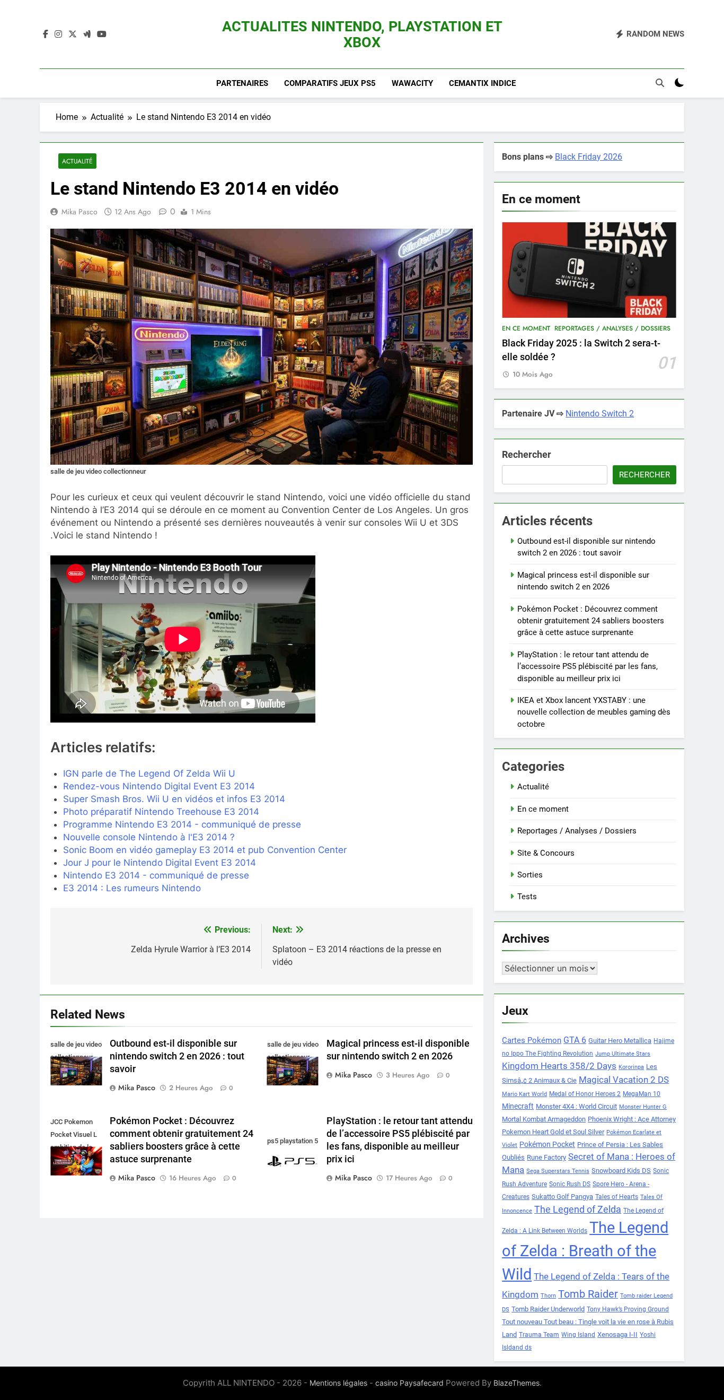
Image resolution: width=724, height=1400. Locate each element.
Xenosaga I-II (617, 1334)
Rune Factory (546, 1157)
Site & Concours (546, 853)
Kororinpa (631, 1067)
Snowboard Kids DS (621, 1171)
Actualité (77, 161)
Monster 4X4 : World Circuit (576, 1106)
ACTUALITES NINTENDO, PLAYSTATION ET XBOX (362, 34)
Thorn (548, 1295)
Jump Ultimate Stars (622, 1053)
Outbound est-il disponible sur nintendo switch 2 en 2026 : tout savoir (177, 1056)
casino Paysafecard (409, 1382)
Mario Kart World (524, 1094)
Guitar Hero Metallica (619, 1041)
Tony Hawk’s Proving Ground (628, 1309)
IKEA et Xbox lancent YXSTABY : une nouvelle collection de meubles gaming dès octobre (593, 712)
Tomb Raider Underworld (548, 1309)
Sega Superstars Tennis (557, 1171)
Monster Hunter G (643, 1106)
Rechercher (526, 454)
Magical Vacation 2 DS (624, 1079)
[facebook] (45, 34)
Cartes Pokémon (531, 1040)
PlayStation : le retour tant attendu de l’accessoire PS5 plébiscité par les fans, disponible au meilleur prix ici (587, 666)
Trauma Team (539, 1334)
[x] (72, 34)
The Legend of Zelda (577, 1209)
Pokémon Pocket (547, 1144)
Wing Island (578, 1334)
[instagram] (58, 34)
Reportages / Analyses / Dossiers (612, 328)
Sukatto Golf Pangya (562, 1197)
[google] (87, 34)
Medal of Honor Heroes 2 (585, 1094)
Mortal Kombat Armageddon (544, 1119)
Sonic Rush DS (569, 1184)
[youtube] (102, 34)
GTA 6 (574, 1040)
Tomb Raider (588, 1294)
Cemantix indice (482, 83)
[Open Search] (660, 83)
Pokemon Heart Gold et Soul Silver (553, 1132)
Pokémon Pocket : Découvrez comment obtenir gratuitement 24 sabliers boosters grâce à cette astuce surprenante (590, 621)
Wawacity (412, 83)
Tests (527, 896)
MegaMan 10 (641, 1094)
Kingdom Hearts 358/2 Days (559, 1065)
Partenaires (242, 83)
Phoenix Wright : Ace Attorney (632, 1119)
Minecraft (518, 1106)
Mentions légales (338, 1382)
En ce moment (526, 328)
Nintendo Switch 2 (600, 413)
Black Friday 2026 (588, 157)
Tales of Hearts (616, 1197)
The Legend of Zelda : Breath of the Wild (585, 1251)
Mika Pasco (79, 211)
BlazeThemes (516, 1382)
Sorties (530, 875)
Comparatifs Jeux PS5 (330, 83)
